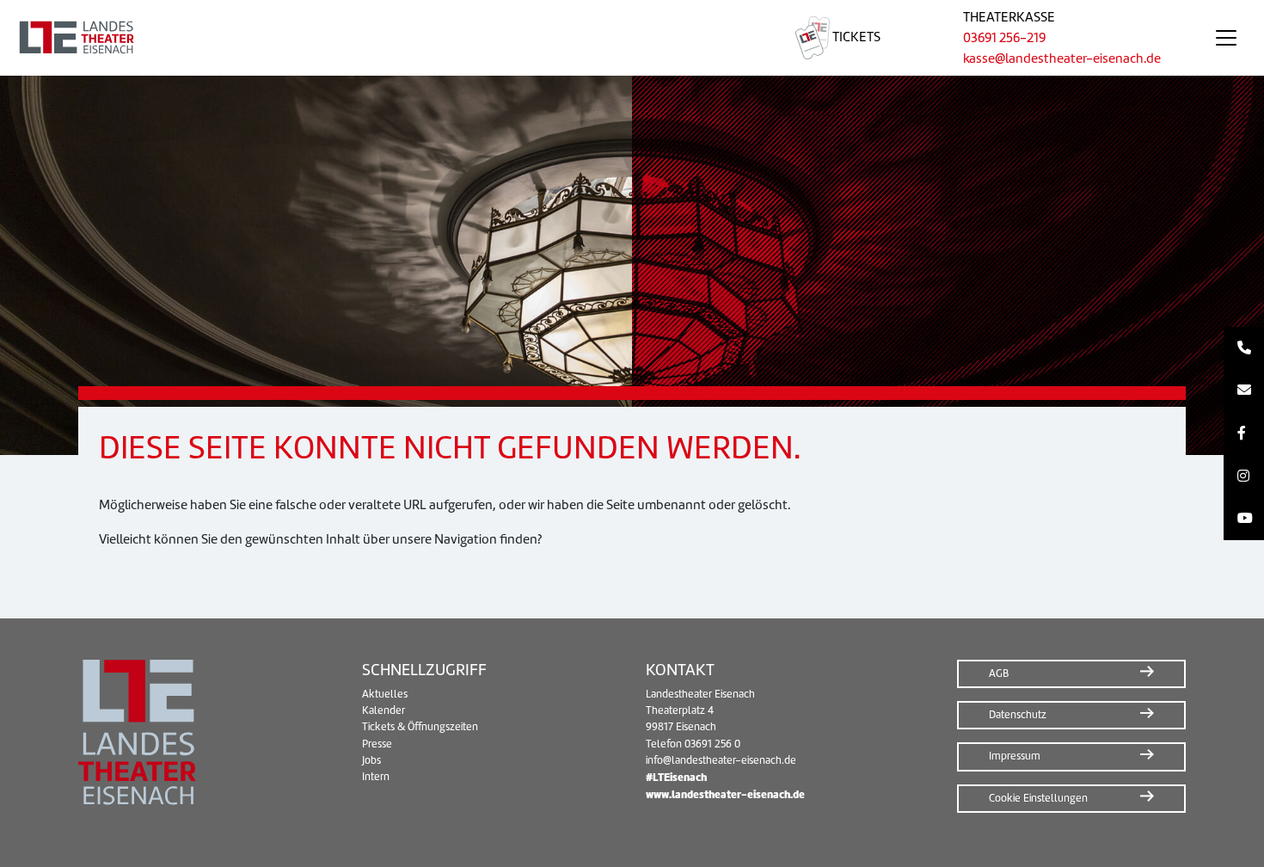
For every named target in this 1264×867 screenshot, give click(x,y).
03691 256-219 (1004, 37)
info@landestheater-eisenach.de (721, 760)
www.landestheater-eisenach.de (725, 794)
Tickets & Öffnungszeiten (420, 727)
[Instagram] (1244, 476)
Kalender (383, 710)
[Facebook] (1244, 433)
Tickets (855, 37)
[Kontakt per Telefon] (1244, 348)
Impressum (1014, 756)
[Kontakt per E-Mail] (1244, 391)
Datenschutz (1017, 715)
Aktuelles (385, 694)
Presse (377, 744)
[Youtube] (1244, 518)
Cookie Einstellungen (1038, 798)
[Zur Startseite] (377, 38)
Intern (376, 777)
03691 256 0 (712, 744)
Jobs (371, 760)
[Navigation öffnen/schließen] (1226, 38)
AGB (999, 673)
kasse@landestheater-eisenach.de (1062, 58)
